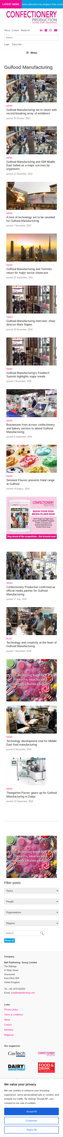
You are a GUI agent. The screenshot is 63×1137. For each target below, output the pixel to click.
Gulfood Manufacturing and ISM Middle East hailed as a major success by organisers (30, 165)
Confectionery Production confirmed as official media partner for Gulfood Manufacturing (30, 591)
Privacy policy (11, 1009)
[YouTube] (55, 30)
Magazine (9, 1035)
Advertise (8, 1030)
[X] (46, 30)
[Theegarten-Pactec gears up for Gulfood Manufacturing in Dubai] (31, 785)
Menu (34, 52)
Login (6, 44)
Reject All (31, 1129)
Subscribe (17, 44)
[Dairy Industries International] (16, 1070)
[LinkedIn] (41, 30)
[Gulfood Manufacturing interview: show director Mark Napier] (31, 313)
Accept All (31, 1111)
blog (9, 638)
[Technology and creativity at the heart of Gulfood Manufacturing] (31, 634)
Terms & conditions (13, 1014)
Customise (31, 1120)
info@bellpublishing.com (23, 993)
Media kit (25, 30)
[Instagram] (50, 30)
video (9, 317)
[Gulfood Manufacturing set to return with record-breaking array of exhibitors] (31, 102)
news (9, 106)
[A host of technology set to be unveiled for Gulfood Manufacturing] (31, 209)
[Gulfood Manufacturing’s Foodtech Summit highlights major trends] (31, 365)
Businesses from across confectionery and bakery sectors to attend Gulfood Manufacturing (30, 428)
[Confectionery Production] (46, 1055)
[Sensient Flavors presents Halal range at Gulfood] (31, 472)
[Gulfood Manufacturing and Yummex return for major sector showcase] (31, 261)
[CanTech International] (16, 1056)
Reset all (9, 940)
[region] (31, 1108)
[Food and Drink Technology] (46, 1072)
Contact (15, 30)
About (7, 30)
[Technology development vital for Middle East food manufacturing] (31, 733)
